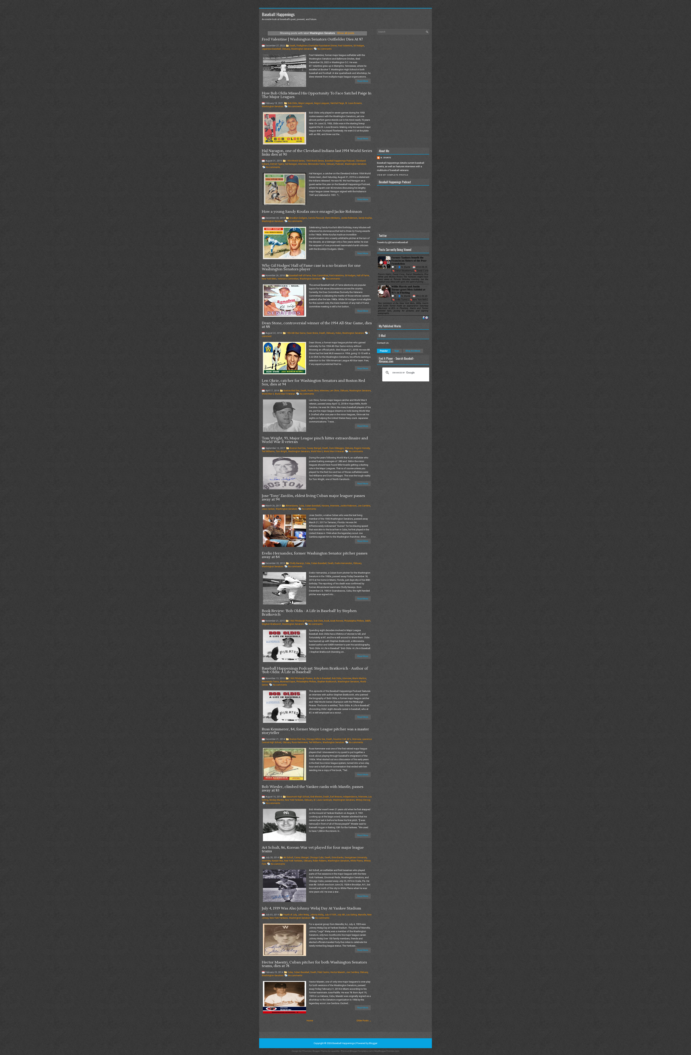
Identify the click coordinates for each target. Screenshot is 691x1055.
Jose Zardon (268, 509)
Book (326, 621)
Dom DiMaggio (336, 448)
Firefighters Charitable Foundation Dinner (317, 45)
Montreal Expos (287, 681)
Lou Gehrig (351, 914)
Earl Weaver (336, 796)
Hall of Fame (363, 275)
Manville (362, 914)
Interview (302, 164)
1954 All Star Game (296, 333)
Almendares (292, 505)
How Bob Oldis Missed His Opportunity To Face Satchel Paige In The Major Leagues (316, 95)
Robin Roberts (320, 861)
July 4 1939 (330, 914)
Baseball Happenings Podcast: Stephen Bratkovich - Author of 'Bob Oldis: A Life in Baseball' (315, 670)
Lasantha (335, 1051)
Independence (350, 796)
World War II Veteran (285, 394)
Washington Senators (302, 49)
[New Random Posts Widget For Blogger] (425, 318)
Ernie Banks (338, 857)
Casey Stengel (314, 448)
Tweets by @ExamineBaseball (392, 242)
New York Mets (269, 279)
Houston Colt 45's (342, 739)
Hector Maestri (337, 972)
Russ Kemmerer (300, 742)
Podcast (339, 164)
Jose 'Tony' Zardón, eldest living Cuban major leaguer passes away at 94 (313, 497)
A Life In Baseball (322, 678)
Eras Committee (320, 275)
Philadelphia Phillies (354, 621)
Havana (325, 505)
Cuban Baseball (312, 505)
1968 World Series (315, 161)
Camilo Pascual (316, 218)
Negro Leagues (321, 103)
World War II (268, 394)
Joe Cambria (364, 505)
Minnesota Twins (316, 164)
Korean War (277, 861)
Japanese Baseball (271, 49)
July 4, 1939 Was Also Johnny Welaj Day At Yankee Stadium (311, 908)
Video (338, 333)
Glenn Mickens (332, 218)
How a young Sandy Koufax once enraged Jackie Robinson (312, 211)
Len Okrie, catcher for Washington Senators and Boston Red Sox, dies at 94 (313, 382)
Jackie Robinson (349, 218)
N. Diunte (386, 158)
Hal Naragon (291, 164)
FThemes (306, 1051)
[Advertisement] (403, 91)
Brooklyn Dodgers (298, 218)
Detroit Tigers (277, 164)
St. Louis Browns (353, 103)
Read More (362, 81)
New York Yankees (294, 800)
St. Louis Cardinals (322, 800)
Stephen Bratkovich (271, 624)
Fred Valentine (345, 45)
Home (310, 1020)
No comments (324, 49)
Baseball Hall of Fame (300, 275)
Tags (396, 351)
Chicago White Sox (315, 739)
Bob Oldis (292, 103)
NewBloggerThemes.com (386, 1051)
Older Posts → (363, 1020)
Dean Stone (312, 333)
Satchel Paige (337, 103)
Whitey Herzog (363, 800)
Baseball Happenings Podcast (340, 161)
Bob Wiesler (316, 796)
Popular (384, 351)
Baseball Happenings (278, 14)
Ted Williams (268, 451)
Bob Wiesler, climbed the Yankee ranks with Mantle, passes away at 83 (312, 788)
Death (292, 45)
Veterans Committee (288, 279)
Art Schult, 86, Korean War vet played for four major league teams (313, 849)
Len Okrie (334, 390)
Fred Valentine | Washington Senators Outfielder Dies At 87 (312, 39)
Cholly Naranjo (297, 563)
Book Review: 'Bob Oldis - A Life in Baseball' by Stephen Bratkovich (309, 612)
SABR (368, 621)
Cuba (301, 505)
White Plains (356, 861)
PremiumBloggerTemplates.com (357, 1051)
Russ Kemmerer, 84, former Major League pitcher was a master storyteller (315, 731)
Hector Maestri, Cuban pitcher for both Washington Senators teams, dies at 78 (314, 964)
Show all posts (345, 33)
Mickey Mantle (276, 800)
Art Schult (288, 857)
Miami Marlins (359, 678)
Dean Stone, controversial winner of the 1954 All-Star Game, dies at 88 (317, 325)
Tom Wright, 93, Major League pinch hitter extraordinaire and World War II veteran (315, 440)
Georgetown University (356, 857)
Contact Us (383, 343)
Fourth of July (290, 914)
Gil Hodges (358, 45)
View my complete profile (392, 175)
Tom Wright (281, 451)
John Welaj (303, 914)
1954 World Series (295, 161)
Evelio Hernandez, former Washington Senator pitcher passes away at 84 (314, 555)
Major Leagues (305, 103)
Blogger (373, 1043)
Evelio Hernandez (343, 563)
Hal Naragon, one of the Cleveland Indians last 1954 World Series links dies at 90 (317, 152)
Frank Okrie (313, 390)
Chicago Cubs (317, 857)
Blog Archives (413, 351)
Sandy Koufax (365, 218)
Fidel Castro (323, 972)
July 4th (341, 914)
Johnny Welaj (317, 914)
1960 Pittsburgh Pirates (301, 621)
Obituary (286, 49)
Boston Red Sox (291, 390)
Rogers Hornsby (362, 448)
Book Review (336, 621)
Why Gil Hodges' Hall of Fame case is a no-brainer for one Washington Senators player (311, 267)
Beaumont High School (297, 796)
